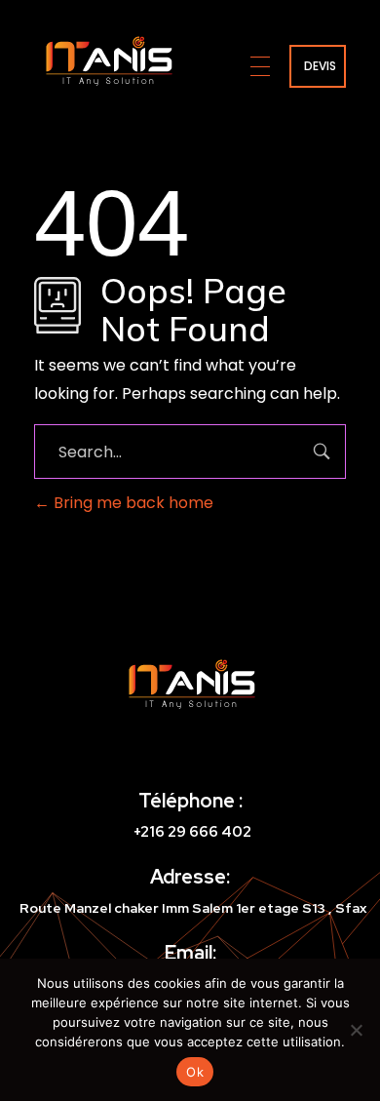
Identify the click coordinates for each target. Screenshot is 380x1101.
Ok (195, 1072)
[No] (355, 1030)
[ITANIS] (107, 63)
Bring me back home (131, 503)
